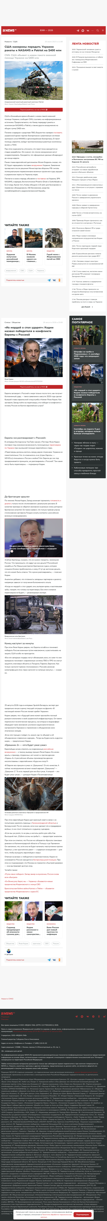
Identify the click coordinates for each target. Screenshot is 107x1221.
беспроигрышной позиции (44, 860)
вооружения (37, 165)
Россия (56, 943)
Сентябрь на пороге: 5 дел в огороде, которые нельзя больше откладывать (87, 431)
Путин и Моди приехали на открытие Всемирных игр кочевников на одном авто (87, 291)
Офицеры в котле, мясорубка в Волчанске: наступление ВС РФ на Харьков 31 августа (87, 159)
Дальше (86, 307)
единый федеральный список (86, 1072)
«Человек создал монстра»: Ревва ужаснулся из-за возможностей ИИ (87, 263)
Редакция (5, 1017)
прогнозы (37, 943)
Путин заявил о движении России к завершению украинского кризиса (86, 197)
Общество (51, 251)
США (31, 270)
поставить (58, 132)
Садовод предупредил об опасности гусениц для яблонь (13, 932)
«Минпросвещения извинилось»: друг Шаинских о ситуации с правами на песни (87, 187)
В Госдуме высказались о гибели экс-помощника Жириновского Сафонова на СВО (87, 59)
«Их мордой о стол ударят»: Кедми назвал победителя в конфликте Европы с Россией (87, 393)
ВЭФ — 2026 (46, 30)
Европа (9, 251)
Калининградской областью (44, 823)
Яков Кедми (23, 943)
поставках (41, 178)
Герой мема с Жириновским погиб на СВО (54, 256)
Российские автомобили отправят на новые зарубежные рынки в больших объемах (85, 169)
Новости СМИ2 (7, 999)
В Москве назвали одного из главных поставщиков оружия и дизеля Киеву (33, 261)
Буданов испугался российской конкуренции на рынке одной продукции (13, 261)
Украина (40, 270)
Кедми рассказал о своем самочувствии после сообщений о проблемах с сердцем (33, 935)
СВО (22, 270)
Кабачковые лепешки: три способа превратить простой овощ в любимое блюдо (87, 471)
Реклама (4, 1019)
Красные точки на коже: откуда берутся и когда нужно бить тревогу (88, 459)
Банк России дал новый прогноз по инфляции (53, 931)
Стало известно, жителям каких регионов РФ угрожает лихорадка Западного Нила (87, 274)
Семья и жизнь (80, 348)
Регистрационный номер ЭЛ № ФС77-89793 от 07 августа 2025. (37, 1031)
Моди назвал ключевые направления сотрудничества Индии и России (87, 238)
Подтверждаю (82, 1214)
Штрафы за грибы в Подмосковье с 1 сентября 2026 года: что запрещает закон (87, 355)
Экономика (51, 924)
